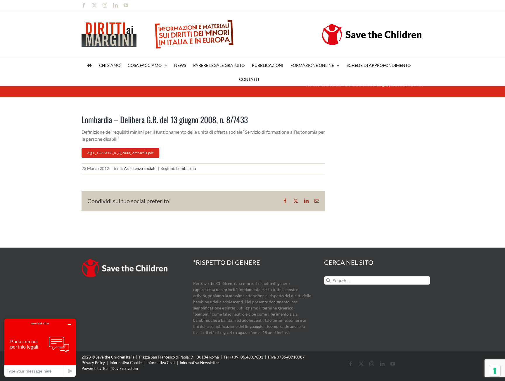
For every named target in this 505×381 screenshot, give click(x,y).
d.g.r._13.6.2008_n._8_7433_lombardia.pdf (120, 153)
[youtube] (392, 363)
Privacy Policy (93, 362)
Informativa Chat (160, 362)
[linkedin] (382, 363)
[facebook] (350, 363)
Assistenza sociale (140, 168)
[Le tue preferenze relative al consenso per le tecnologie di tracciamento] (494, 370)
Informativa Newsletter (199, 362)
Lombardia (186, 168)
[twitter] (361, 363)
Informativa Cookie (126, 362)
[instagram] (371, 363)
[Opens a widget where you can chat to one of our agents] (40, 347)
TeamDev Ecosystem (120, 368)
